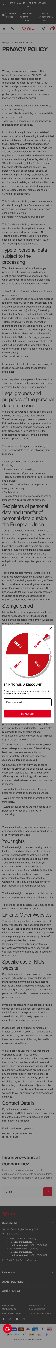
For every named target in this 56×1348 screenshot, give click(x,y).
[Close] (50, 628)
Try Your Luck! (27, 713)
